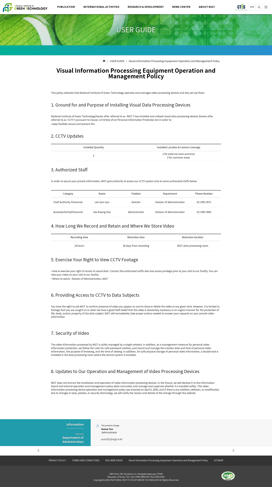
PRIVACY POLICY (57, 460)
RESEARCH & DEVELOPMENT (146, 6)
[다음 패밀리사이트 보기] (233, 451)
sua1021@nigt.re (107, 439)
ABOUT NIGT (207, 6)
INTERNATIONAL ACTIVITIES (101, 6)
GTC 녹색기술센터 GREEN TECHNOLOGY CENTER (27, 7)
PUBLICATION (66, 6)
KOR (252, 7)
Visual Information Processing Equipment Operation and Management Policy (168, 460)
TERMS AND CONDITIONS (85, 460)
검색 (259, 7)
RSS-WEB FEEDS (114, 460)
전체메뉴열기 (266, 7)
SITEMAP (218, 460)
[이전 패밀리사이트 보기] (38, 451)
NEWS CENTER (181, 6)
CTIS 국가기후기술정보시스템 (241, 7)
